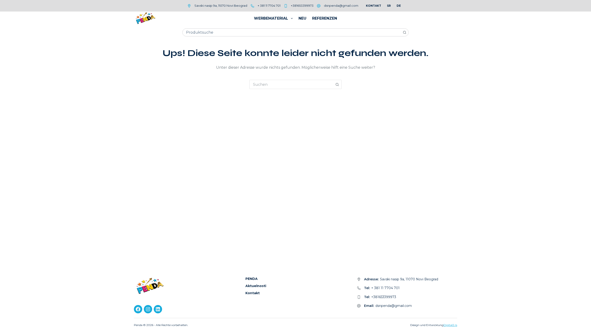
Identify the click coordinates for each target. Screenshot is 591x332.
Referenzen (324, 18)
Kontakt (373, 5)
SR (389, 5)
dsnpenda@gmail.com (341, 5)
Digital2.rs (450, 325)
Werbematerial (271, 18)
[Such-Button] (404, 32)
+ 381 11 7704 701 (269, 5)
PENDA (251, 279)
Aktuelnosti (255, 286)
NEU (302, 18)
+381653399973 (302, 5)
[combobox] (292, 32)
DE (399, 5)
